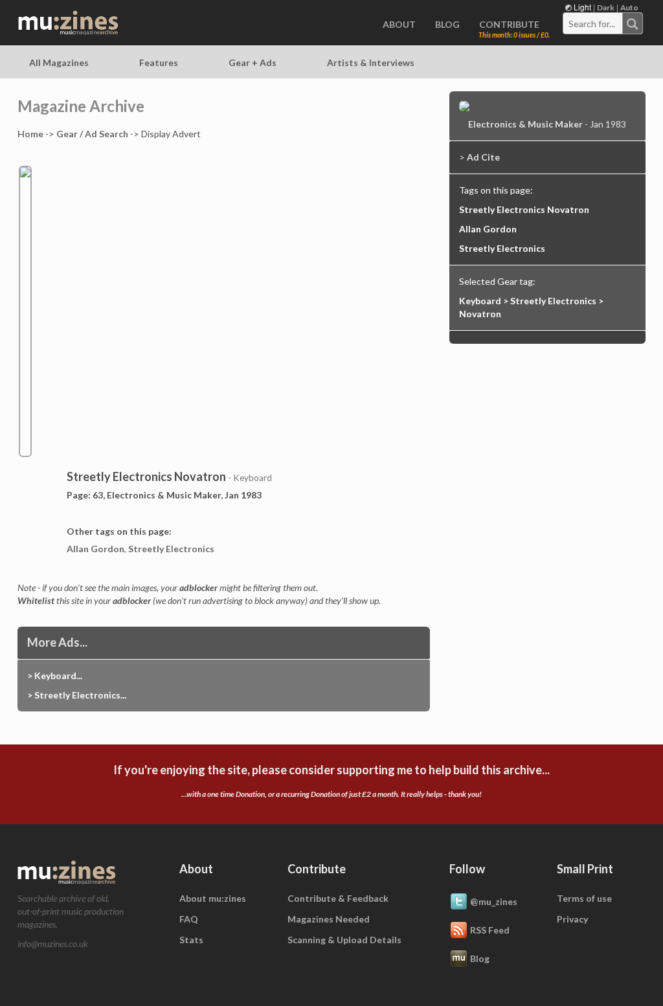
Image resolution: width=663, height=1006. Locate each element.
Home (30, 133)
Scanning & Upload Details (344, 939)
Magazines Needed (328, 918)
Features (157, 62)
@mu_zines (493, 901)
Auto (629, 7)
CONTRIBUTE (509, 24)
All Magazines (58, 62)
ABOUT (399, 24)
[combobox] (603, 23)
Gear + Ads (251, 62)
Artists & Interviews (369, 62)
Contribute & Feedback (337, 898)
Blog (479, 958)
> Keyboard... (54, 675)
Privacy (572, 918)
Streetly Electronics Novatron (524, 209)
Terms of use (584, 898)
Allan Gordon (95, 548)
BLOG (447, 24)
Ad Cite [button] (483, 156)
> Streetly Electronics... (76, 694)
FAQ (188, 918)
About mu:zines (212, 898)
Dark (605, 7)
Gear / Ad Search (92, 133)
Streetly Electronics (171, 548)
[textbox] (593, 24)
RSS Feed (490, 929)
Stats (191, 939)
